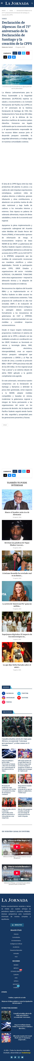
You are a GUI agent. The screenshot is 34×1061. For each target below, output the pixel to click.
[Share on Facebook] (19, 53)
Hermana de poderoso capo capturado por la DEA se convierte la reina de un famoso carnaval (9, 790)
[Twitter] (15, 1057)
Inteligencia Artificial (16, 943)
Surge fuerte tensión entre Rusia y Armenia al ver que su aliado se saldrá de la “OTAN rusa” (25, 789)
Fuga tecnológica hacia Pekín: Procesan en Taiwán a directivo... (22, 1026)
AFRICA (16, 981)
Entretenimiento (16, 940)
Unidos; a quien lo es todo (17, 997)
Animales (16, 953)
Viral (16, 956)
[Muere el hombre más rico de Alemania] (17, 499)
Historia (16, 934)
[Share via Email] (14, 57)
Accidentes (16, 947)
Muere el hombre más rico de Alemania (17, 513)
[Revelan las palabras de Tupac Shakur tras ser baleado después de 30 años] (17, 530)
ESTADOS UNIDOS (16, 971)
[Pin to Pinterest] (28, 53)
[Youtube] (22, 1057)
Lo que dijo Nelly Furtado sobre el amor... (17, 666)
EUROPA (16, 974)
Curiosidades (16, 937)
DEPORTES (16, 984)
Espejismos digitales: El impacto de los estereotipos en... (17, 635)
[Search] (32, 3)
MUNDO (16, 965)
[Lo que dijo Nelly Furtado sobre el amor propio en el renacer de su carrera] (17, 652)
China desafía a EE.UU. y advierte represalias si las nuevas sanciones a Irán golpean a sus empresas (9, 814)
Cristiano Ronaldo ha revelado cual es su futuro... (17, 574)
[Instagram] (18, 1057)
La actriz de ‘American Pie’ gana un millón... (17, 605)
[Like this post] (15, 53)
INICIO (3, 10)
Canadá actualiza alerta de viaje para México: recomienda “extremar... (22, 1015)
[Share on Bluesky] (9, 57)
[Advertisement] (17, 162)
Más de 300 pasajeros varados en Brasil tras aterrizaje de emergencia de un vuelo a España (25, 813)
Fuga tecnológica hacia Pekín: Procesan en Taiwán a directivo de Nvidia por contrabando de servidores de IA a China (8, 766)
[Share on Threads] (5, 57)
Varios (11, 10)
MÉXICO (16, 968)
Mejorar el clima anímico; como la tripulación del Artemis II (17, 1002)
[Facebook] (11, 1057)
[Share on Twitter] (23, 53)
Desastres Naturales (16, 950)
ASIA (16, 978)
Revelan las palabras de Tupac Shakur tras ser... (17, 544)
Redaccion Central (7, 47)
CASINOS (16, 987)
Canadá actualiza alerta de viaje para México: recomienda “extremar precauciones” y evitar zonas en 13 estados (16, 742)
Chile (5, 425)
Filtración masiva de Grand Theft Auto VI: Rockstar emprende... (22, 1038)
